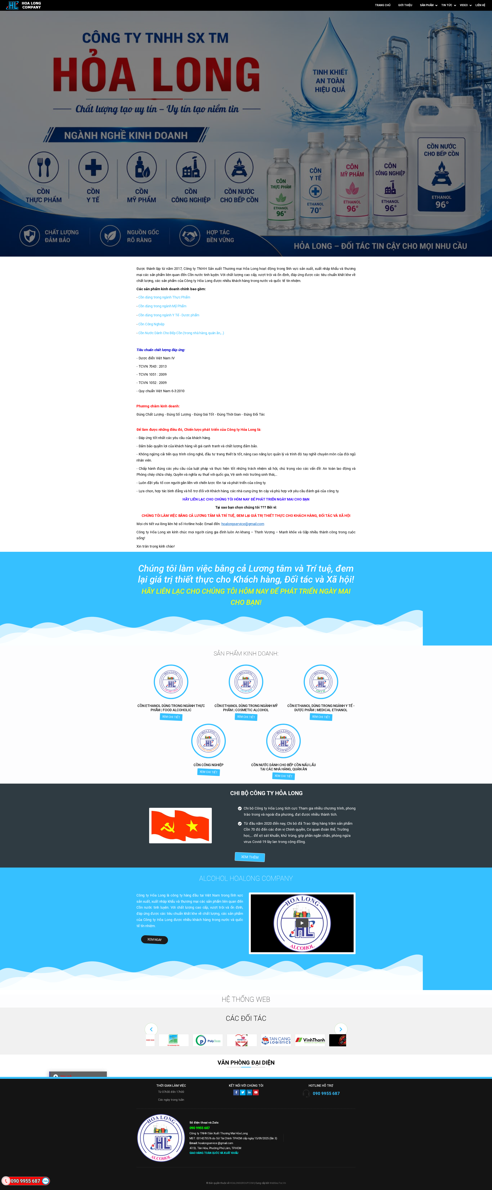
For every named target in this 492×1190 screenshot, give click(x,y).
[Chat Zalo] (46, 1181)
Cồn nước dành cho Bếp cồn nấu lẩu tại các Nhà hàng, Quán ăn (283, 767)
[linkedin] (249, 1092)
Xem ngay (154, 940)
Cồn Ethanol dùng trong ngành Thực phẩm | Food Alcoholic (171, 708)
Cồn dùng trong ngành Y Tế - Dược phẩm (168, 315)
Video (464, 5)
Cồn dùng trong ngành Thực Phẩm (164, 297)
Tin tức (446, 5)
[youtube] (256, 1092)
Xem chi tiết (171, 717)
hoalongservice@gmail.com (242, 524)
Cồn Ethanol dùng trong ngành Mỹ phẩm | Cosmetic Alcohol (246, 708)
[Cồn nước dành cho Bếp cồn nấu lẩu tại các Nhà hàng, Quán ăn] (283, 741)
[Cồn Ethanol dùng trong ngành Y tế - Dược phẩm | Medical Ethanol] (321, 682)
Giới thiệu (405, 5)
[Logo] (23, 5)
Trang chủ (383, 5)
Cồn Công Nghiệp (151, 324)
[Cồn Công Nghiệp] (208, 741)
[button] (151, 1029)
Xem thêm (249, 857)
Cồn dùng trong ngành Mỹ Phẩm (162, 306)
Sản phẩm (427, 5)
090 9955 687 (326, 1093)
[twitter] (243, 1092)
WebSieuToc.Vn (278, 1183)
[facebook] (236, 1092)
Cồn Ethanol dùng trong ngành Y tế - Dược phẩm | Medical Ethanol (321, 708)
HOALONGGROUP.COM (242, 1183)
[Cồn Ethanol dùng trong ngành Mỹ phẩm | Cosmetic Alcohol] (246, 682)
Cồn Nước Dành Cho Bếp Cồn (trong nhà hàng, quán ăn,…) (181, 333)
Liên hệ (480, 5)
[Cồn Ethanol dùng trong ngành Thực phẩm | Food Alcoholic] (171, 682)
